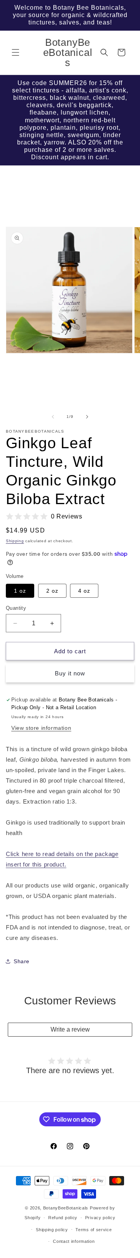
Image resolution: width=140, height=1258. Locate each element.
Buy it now (70, 673)
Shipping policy (52, 1229)
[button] (15, 52)
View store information (41, 728)
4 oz (84, 591)
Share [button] (22, 961)
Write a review (70, 1029)
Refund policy (62, 1217)
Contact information (73, 1241)
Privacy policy (100, 1217)
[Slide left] (52, 416)
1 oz (20, 591)
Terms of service (93, 1229)
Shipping (15, 541)
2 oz (52, 591)
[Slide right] (87, 416)
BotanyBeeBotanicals (65, 1208)
